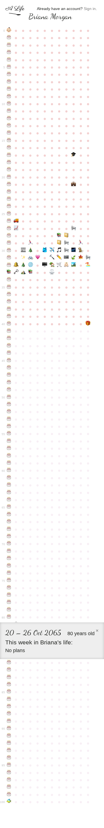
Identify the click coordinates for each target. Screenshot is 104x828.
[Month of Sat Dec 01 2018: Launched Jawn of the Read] (30, 272)
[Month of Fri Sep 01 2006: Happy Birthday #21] (8, 184)
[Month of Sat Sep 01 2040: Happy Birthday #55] (8, 433)
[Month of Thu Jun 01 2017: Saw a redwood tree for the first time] (73, 257)
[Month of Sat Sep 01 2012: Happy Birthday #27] (8, 228)
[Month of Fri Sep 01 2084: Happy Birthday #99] (8, 794)
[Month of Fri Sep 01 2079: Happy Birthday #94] (8, 758)
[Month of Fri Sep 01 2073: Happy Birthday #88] (8, 713)
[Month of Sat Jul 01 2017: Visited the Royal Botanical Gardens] (80, 257)
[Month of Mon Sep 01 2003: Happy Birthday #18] (8, 162)
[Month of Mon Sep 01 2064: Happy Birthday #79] (8, 609)
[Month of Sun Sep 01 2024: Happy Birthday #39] (8, 316)
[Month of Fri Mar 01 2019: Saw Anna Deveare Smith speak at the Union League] (51, 272)
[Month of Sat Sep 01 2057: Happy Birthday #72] (8, 558)
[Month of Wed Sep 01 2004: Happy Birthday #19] (8, 169)
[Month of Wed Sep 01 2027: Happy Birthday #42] (8, 338)
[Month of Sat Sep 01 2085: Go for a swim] (8, 801)
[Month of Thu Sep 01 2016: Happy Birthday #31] (8, 257)
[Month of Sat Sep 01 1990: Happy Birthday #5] (8, 67)
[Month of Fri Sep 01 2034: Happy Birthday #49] (8, 389)
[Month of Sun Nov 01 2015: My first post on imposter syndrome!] (23, 250)
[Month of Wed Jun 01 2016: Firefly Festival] (73, 250)
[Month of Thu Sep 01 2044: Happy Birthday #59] (8, 463)
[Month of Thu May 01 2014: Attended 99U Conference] (66, 236)
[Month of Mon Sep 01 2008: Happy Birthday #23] (8, 199)
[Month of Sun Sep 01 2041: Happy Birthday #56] (8, 441)
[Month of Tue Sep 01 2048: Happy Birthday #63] (8, 492)
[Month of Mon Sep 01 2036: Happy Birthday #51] (8, 404)
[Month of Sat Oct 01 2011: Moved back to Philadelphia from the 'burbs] (16, 221)
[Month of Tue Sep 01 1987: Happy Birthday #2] (8, 45)
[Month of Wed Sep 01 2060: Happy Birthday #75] (8, 580)
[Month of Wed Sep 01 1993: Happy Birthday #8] (8, 89)
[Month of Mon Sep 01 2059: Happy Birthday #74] (8, 573)
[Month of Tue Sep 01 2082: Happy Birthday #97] (8, 780)
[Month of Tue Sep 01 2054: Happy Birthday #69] (8, 536)
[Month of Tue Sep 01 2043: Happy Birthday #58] (8, 456)
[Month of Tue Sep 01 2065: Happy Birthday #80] (8, 617)
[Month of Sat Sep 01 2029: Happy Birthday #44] (8, 353)
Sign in (90, 8)
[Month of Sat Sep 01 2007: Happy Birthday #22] (8, 192)
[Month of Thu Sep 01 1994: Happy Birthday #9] (8, 96)
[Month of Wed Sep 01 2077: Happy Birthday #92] (8, 743)
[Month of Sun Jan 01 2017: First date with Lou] (37, 257)
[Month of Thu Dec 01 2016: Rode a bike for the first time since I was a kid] (30, 257)
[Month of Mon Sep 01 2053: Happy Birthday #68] (8, 529)
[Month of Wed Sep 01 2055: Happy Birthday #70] (8, 543)
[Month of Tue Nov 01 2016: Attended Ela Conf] (23, 257)
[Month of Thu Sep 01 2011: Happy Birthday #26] (8, 221)
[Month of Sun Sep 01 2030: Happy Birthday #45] (8, 360)
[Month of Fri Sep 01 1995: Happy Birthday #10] (8, 104)
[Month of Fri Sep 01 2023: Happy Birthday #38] (8, 309)
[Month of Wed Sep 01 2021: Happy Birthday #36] (8, 294)
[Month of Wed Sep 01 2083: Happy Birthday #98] (8, 787)
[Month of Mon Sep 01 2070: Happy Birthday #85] (8, 691)
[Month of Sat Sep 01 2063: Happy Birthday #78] (8, 602)
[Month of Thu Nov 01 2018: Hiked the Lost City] (23, 272)
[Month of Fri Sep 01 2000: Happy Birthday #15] (8, 140)
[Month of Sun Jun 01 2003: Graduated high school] (73, 155)
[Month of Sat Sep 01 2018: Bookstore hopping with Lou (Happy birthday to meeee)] (8, 272)
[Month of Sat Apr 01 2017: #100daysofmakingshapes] (59, 257)
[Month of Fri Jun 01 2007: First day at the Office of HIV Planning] (73, 184)
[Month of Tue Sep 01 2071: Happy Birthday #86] (8, 699)
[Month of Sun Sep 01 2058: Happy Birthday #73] (8, 566)
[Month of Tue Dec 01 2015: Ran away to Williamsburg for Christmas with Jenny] (30, 250)
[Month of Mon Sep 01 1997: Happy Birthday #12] (8, 118)
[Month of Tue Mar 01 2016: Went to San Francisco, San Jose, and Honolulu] (51, 250)
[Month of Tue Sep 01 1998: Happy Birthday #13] (8, 125)
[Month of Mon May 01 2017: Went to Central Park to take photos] (66, 257)
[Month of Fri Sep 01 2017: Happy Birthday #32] (8, 265)
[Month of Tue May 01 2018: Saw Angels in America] (66, 265)
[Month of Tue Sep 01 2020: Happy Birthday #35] (8, 287)
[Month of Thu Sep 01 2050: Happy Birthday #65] (8, 507)
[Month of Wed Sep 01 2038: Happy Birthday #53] (8, 419)
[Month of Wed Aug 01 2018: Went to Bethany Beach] (88, 265)
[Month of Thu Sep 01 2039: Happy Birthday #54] (8, 426)
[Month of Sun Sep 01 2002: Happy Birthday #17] (8, 155)
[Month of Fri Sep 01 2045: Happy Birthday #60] (8, 470)
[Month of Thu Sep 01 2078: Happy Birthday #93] (8, 750)
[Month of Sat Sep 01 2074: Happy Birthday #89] (8, 721)
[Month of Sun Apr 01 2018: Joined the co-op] (59, 265)
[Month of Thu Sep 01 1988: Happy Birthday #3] (8, 52)
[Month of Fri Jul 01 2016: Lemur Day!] (80, 250)
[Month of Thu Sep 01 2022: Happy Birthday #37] (8, 301)
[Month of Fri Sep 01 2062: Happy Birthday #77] (8, 595)
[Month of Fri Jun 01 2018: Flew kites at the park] (73, 265)
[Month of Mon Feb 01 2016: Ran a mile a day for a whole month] (45, 250)
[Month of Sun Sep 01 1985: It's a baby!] (8, 30)
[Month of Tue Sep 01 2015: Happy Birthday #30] (8, 250)
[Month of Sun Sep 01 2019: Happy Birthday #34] (8, 279)
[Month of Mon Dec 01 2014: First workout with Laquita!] (30, 243)
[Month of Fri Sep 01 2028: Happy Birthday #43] (8, 346)
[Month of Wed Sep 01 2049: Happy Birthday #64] (8, 499)
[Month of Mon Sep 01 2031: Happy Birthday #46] (8, 367)
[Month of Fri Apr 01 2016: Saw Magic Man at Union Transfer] (59, 250)
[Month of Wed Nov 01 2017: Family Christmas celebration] (23, 265)
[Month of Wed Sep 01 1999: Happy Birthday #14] (8, 133)
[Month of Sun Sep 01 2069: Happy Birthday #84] (8, 684)
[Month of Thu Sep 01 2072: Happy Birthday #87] (8, 706)
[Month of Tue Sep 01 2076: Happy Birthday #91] (8, 736)
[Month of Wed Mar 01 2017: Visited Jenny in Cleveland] (51, 257)
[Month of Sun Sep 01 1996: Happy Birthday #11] (8, 111)
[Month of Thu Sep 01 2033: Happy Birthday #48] (8, 382)
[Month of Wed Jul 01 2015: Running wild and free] (80, 243)
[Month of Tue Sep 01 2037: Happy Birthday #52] (8, 411)
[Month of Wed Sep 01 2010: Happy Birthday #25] (8, 214)
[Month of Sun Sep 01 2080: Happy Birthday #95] (8, 765)
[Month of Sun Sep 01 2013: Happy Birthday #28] (8, 236)
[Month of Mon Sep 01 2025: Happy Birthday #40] (8, 324)
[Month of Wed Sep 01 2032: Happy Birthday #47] (8, 375)
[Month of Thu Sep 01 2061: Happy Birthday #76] (8, 588)
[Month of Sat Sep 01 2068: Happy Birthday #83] (8, 677)
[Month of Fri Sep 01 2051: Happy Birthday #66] (8, 514)
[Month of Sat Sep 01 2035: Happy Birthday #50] (8, 397)
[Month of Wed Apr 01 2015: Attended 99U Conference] (59, 243)
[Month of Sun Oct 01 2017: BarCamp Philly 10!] (16, 265)
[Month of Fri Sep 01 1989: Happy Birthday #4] (8, 60)
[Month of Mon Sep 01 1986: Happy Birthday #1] (8, 37)
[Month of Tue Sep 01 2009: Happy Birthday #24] (8, 206)
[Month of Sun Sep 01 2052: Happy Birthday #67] (8, 521)
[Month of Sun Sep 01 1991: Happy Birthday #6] (8, 74)
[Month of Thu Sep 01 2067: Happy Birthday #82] (8, 670)
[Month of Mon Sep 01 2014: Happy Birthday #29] (8, 243)
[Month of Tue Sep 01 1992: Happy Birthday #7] (8, 82)
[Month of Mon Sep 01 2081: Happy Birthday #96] (8, 772)
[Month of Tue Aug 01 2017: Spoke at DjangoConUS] (88, 257)
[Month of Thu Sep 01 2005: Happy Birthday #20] (8, 177)
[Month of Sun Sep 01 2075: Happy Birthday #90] (8, 728)
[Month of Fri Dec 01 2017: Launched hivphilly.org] (30, 265)
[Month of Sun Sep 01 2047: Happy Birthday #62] (8, 485)
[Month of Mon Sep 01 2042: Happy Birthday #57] (8, 448)
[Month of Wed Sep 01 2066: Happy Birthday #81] (8, 662)
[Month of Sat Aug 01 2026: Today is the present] (88, 324)
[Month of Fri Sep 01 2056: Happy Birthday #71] (8, 551)
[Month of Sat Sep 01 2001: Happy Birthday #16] (8, 147)
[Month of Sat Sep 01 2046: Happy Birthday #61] (8, 478)
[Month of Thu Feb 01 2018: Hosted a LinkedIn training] (45, 265)
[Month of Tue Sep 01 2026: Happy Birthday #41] (8, 331)
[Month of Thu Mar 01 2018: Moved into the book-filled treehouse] (51, 265)
